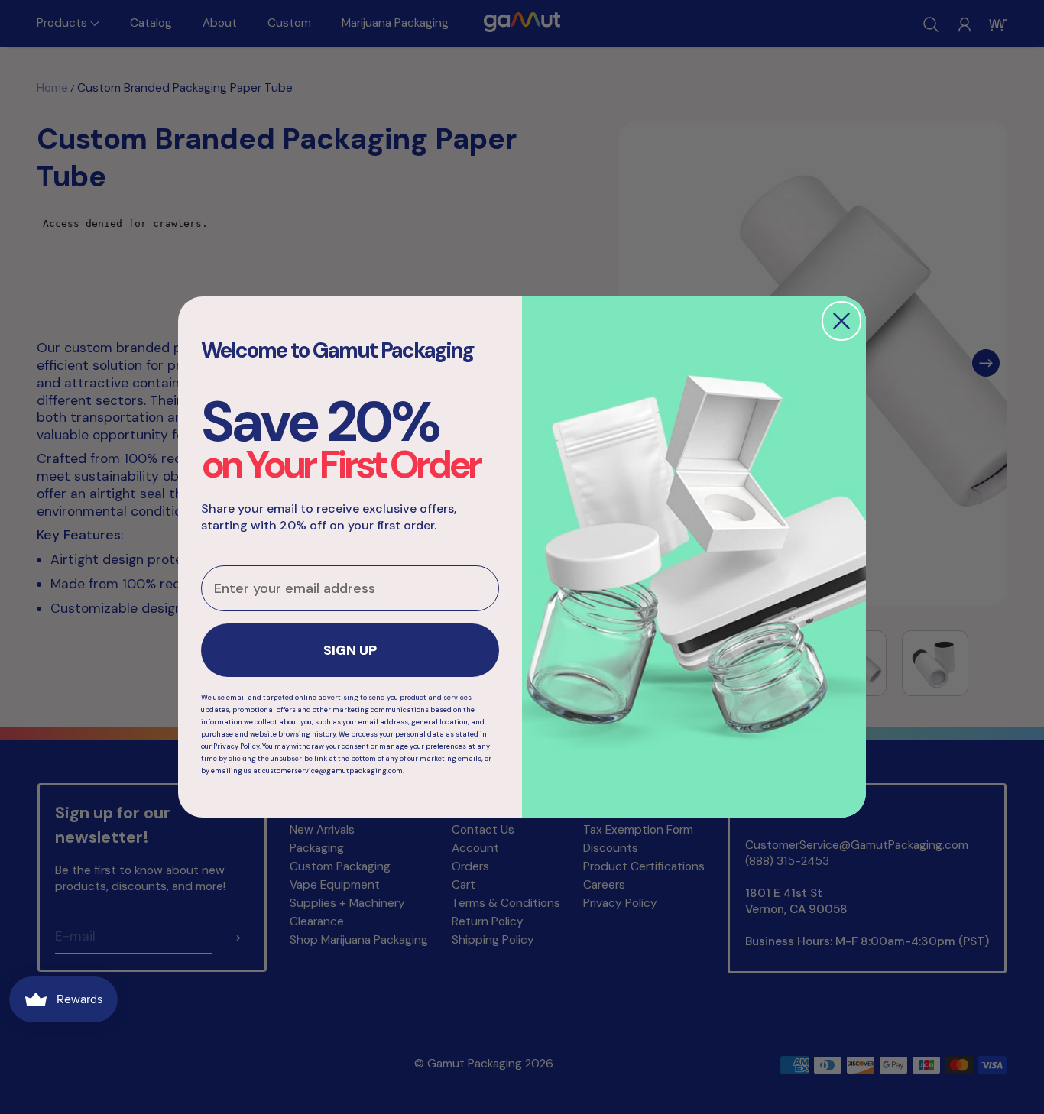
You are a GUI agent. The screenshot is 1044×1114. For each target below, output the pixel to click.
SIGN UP (350, 650)
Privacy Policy (236, 746)
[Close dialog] (841, 321)
